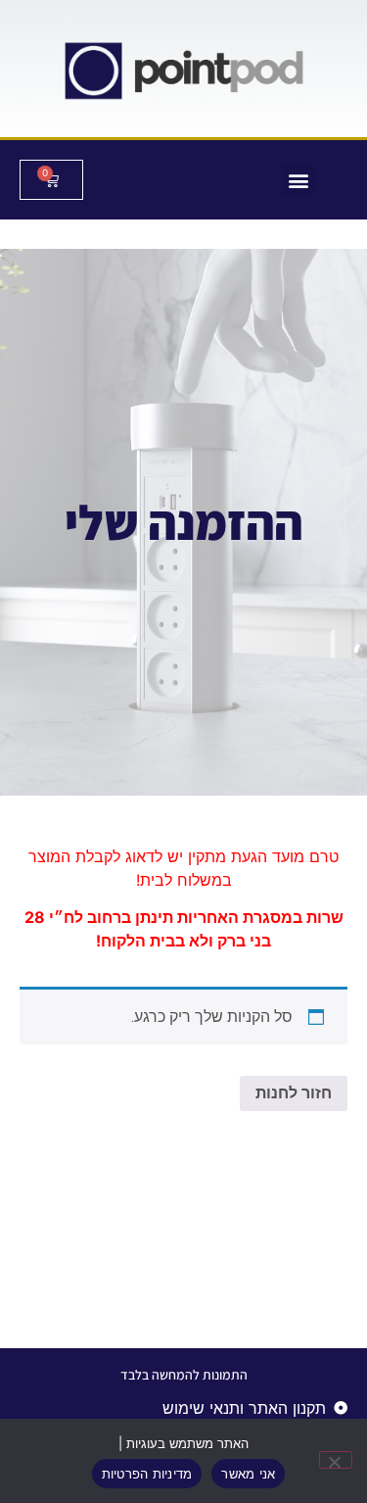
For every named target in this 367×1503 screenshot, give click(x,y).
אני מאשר (248, 1473)
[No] (335, 1460)
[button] (298, 180)
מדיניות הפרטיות (147, 1473)
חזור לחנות (293, 1093)
